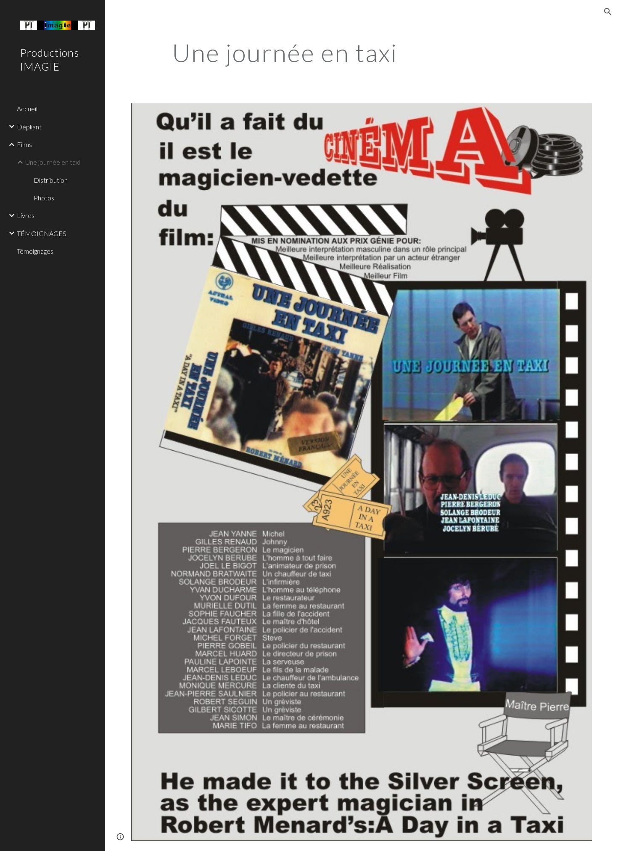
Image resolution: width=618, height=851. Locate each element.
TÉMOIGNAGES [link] (41, 233)
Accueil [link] (27, 109)
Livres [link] (25, 215)
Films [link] (24, 144)
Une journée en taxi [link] (52, 162)
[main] (284, 52)
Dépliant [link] (29, 127)
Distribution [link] (51, 180)
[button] (608, 12)
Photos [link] (44, 198)
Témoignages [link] (35, 251)
